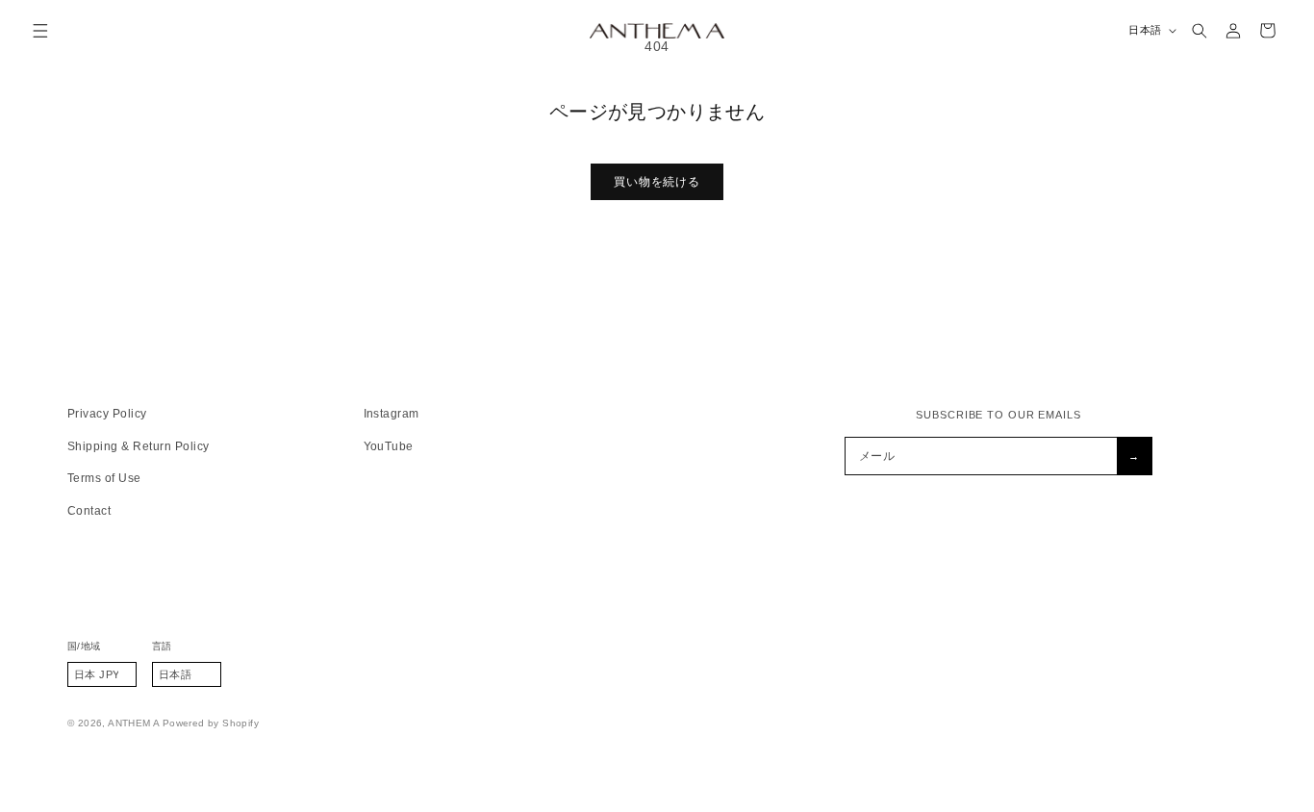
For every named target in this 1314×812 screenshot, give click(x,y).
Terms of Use (104, 478)
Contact (89, 511)
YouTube (389, 446)
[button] (41, 30)
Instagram (391, 413)
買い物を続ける (657, 182)
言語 (162, 646)
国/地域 (84, 646)
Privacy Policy (107, 413)
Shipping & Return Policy (138, 446)
